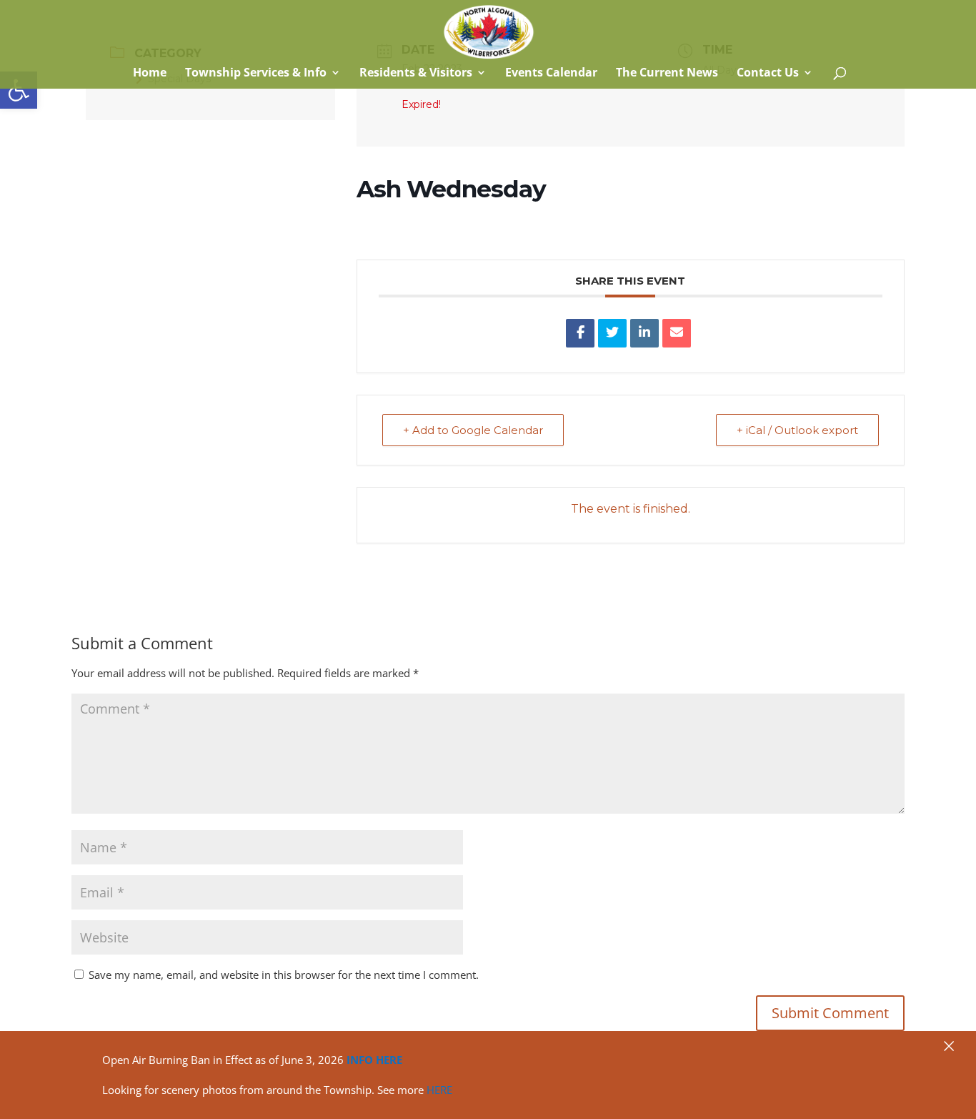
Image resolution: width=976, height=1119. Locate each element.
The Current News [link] (667, 73)
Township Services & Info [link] (256, 73)
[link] (18, 90)
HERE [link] (439, 1090)
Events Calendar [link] (551, 73)
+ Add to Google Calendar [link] (473, 430)
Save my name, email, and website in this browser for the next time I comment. (284, 974)
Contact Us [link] (768, 73)
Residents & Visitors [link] (415, 73)
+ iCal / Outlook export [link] (797, 430)
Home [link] (148, 73)
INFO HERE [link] (374, 1060)
